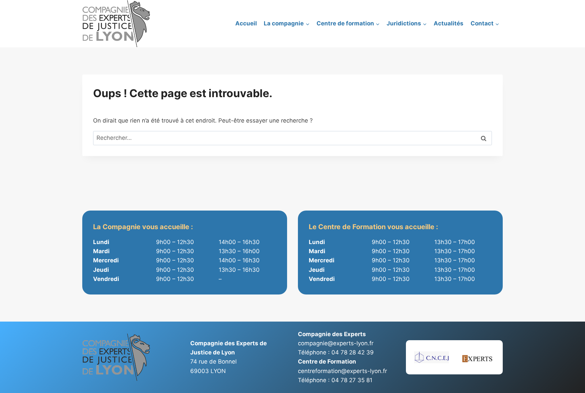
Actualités (448, 23)
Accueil (246, 23)
